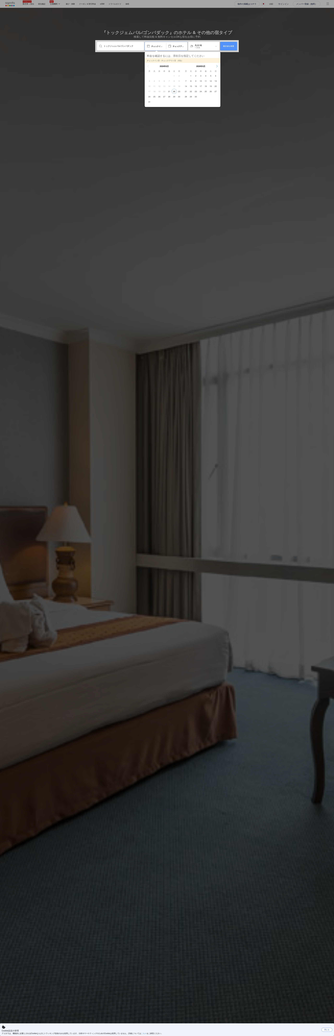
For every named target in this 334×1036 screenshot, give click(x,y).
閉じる (326, 1029)
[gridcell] (174, 75)
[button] (148, 66)
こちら (144, 1033)
